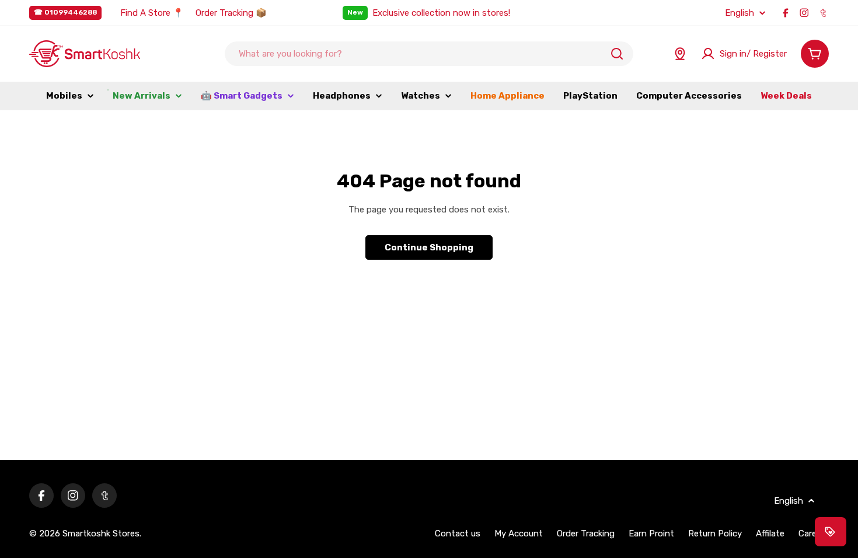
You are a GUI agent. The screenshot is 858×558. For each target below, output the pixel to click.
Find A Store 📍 (152, 13)
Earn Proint (651, 533)
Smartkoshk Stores (100, 533)
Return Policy (715, 533)
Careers (813, 533)
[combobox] (429, 53)
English (739, 13)
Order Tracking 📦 (231, 13)
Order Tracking (586, 533)
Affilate (770, 533)
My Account (518, 533)
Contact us (457, 533)
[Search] (617, 54)
